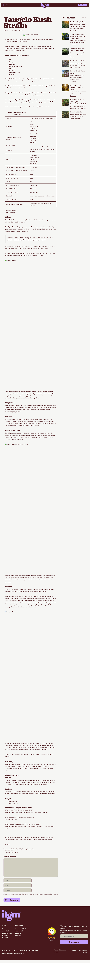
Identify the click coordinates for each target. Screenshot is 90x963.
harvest (29, 782)
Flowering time (14, 72)
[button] (7, 5)
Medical (12, 68)
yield (35, 791)
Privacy (56, 952)
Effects (11, 60)
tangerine (46, 419)
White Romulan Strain (11, 852)
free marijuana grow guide (24, 754)
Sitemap (5, 937)
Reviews (5, 935)
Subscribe (74, 942)
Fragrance (13, 62)
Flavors (12, 64)
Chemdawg (35, 93)
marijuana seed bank (38, 240)
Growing (12, 70)
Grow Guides (19, 931)
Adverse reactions (15, 66)
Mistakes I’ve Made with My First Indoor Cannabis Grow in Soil (78, 102)
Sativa (33, 849)
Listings (18, 935)
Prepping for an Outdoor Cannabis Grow (76, 87)
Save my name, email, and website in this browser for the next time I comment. (31, 894)
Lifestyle (18, 933)
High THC (18, 849)
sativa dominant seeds (15, 240)
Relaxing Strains (26, 849)
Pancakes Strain (76, 112)
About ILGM (6, 931)
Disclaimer (62, 950)
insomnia (41, 601)
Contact (4, 929)
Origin (11, 75)
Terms (56, 950)
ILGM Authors (7, 933)
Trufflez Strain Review (78, 61)
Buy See (81, 5)
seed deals (24, 107)
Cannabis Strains (10, 849)
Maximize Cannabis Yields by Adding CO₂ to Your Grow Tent (77, 36)
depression (36, 589)
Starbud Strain (9, 850)
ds (85, 5)
